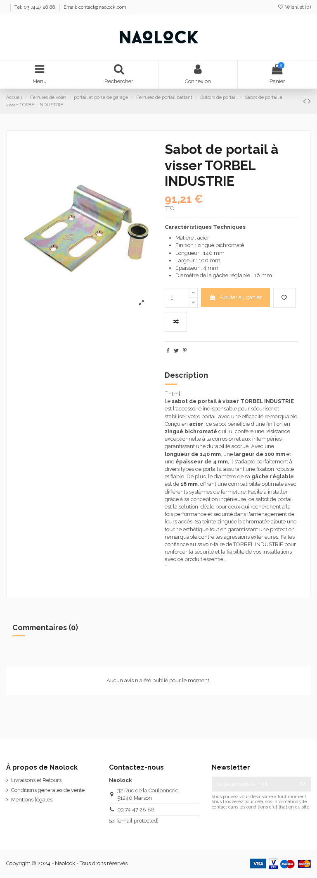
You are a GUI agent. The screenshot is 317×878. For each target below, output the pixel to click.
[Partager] (167, 351)
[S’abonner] (303, 784)
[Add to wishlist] (284, 298)
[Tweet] (176, 351)
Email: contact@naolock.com (95, 7)
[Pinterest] (185, 351)
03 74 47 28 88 (136, 809)
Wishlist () (297, 7)
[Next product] (309, 101)
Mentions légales (31, 799)
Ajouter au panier (241, 297)
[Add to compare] (176, 322)
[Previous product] (305, 101)
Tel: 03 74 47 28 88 (35, 7)
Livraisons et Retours (36, 780)
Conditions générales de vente (48, 790)
